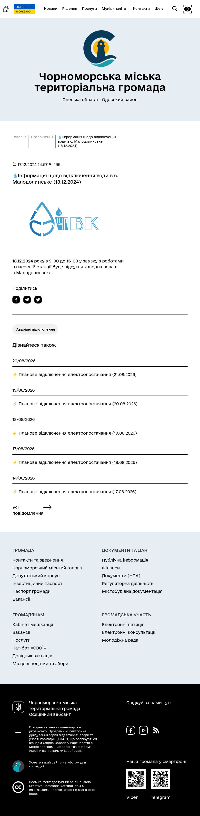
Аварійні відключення (35, 329)
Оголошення (42, 137)
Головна (19, 137)
